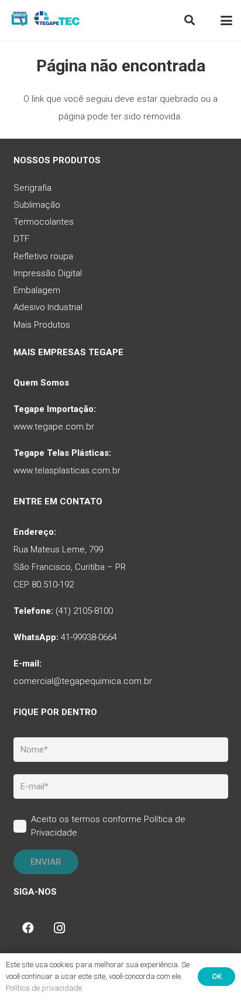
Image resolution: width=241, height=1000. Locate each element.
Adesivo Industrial (47, 307)
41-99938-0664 (89, 637)
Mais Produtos (41, 324)
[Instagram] (59, 928)
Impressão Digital (47, 273)
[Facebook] (28, 928)
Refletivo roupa (43, 256)
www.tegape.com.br (53, 426)
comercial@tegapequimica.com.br (82, 681)
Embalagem (36, 290)
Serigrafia (32, 188)
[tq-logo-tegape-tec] (45, 20)
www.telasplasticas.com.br (66, 470)
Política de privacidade (44, 988)
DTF (21, 238)
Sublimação (36, 205)
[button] (189, 20)
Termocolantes (43, 222)
